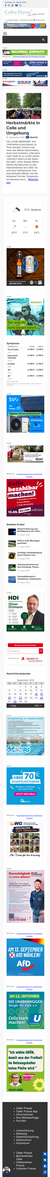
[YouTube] (16, 5)
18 (36, 694)
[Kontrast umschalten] (45, 1166)
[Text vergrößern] (45, 1154)
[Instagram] (9, 5)
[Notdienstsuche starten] (41, 651)
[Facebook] (5, 5)
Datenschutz (24, 1139)
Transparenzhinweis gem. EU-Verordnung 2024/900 (29, 56)
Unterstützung (25, 1130)
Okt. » (38, 705)
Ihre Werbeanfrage (27, 1117)
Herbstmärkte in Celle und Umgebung (23, 127)
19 (41, 694)
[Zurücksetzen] (45, 1172)
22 (20, 697)
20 (9, 697)
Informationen (24, 1114)
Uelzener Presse (26, 1168)
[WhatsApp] (20, 5)
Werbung (21, 1133)
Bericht (34, 137)
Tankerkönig (14, 383)
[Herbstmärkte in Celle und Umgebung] (23, 106)
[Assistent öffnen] (6, 1170)
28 (15, 701)
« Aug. (13, 705)
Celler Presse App (27, 1111)
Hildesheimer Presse (24, 1164)
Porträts (21, 1120)
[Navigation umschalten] (5, 34)
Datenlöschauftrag (27, 1136)
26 (41, 697)
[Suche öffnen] (43, 39)
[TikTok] (13, 5)
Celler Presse (24, 1108)
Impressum (23, 1143)
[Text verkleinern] (45, 1160)
